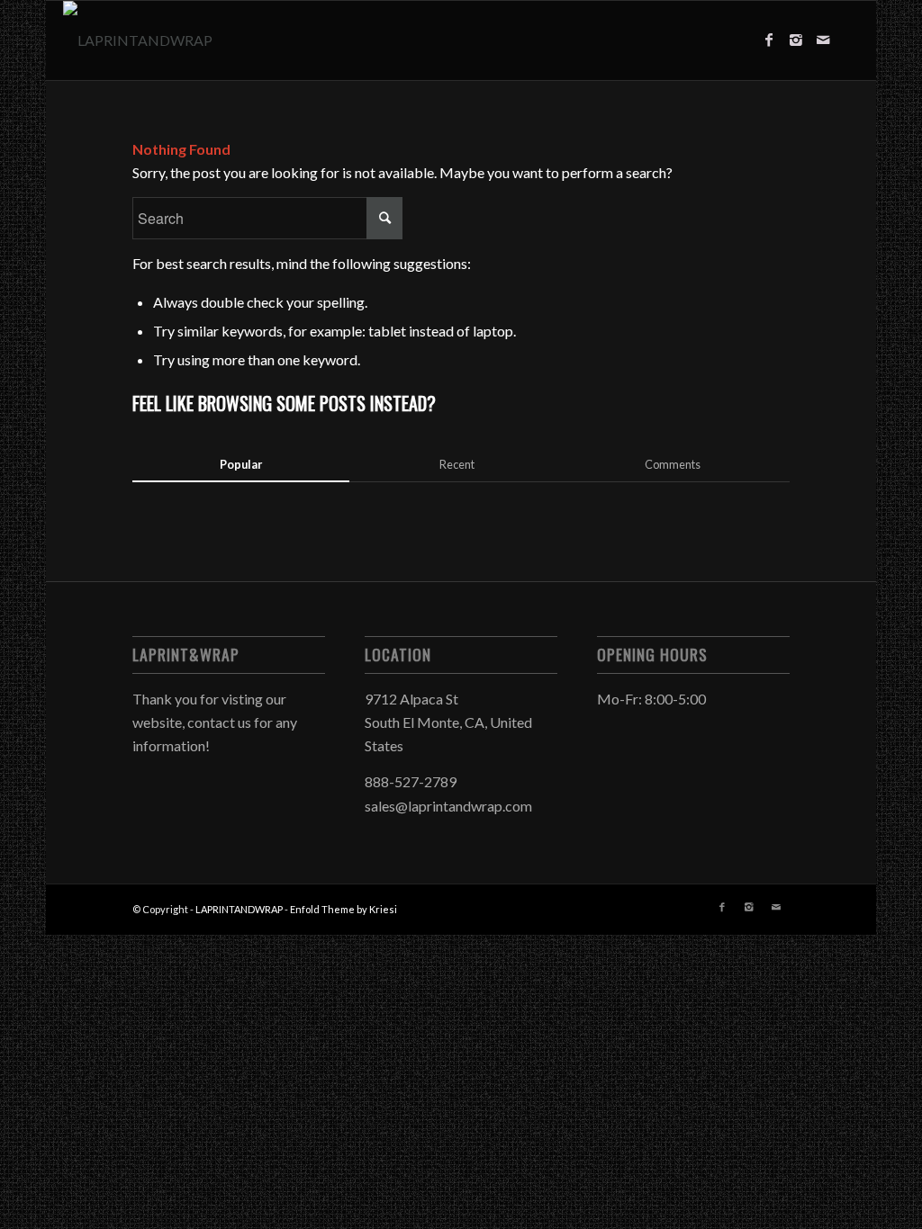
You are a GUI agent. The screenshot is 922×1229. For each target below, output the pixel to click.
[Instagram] (795, 39)
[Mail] (822, 39)
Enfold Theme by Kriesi (343, 909)
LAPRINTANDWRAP (239, 909)
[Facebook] (768, 39)
